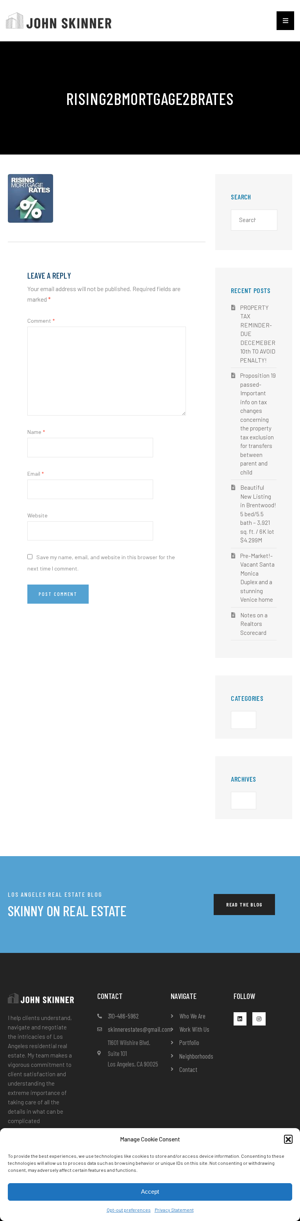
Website (37, 515)
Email (35, 473)
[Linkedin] (240, 1018)
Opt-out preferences (129, 1209)
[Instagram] (259, 1018)
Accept (150, 1191)
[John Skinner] (58, 19)
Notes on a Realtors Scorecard (254, 623)
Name (36, 431)
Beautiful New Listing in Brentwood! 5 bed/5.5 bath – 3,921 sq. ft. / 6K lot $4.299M (258, 514)
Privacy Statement (174, 1209)
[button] (288, 1139)
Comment (41, 320)
